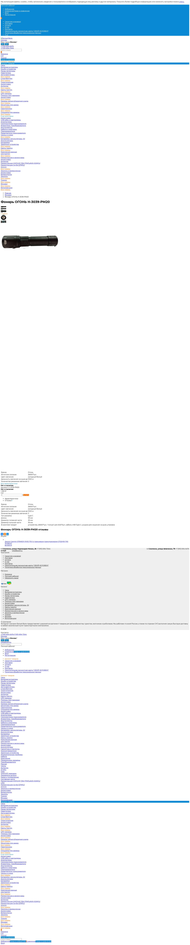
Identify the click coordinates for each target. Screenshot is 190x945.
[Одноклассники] (5, 534)
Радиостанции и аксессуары (12, 158)
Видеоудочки (6, 175)
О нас (7, 27)
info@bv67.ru (17, 551)
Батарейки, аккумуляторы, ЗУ (13, 139)
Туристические (7, 82)
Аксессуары (6, 84)
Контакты (9, 29)
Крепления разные (9, 152)
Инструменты (6, 127)
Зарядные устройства (10, 144)
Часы (7, 590)
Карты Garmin (6, 90)
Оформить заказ (11, 578)
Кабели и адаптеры (9, 129)
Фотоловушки (6, 188)
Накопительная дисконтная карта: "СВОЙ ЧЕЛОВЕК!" (27, 31)
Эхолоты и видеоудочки (10, 171)
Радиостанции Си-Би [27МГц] (13, 165)
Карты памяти (6, 148)
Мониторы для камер (10, 105)
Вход (7, 13)
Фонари (4, 184)
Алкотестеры (6, 122)
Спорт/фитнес (6, 78)
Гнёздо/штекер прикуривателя (13, 124)
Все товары (5, 77)
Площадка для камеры (10, 112)
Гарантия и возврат (13, 22)
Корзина (8, 574)
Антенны (4, 86)
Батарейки (5, 143)
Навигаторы (10, 598)
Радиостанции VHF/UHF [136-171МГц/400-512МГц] (20, 163)
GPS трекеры (10, 599)
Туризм (4, 180)
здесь (181, 2)
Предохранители (8, 131)
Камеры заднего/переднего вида (14, 101)
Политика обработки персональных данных (23, 33)
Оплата (8, 25)
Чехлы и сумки (7, 135)
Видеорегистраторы (13, 592)
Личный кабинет (12, 576)
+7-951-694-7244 (7, 48)
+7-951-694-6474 (7, 46)
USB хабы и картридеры (11, 120)
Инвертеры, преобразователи (13, 126)
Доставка (8, 23)
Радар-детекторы (12, 596)
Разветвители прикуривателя (13, 133)
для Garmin (5, 154)
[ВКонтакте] (2, 534)
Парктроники (6, 109)
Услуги (3, 167)
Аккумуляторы (7, 141)
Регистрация (10, 15)
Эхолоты (4, 176)
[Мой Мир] (7, 534)
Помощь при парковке (14, 601)
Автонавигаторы (8, 75)
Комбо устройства (12, 594)
